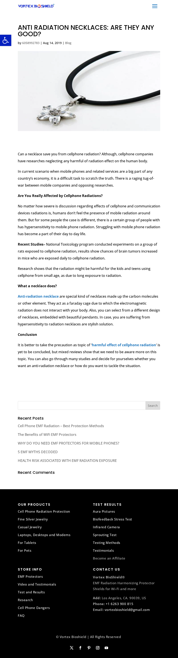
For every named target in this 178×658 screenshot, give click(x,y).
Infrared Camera (106, 527)
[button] (5, 40)
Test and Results (31, 592)
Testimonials (103, 550)
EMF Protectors (30, 576)
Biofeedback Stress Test (112, 519)
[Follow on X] (71, 647)
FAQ (21, 615)
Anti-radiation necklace (38, 296)
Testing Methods (106, 542)
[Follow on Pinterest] (89, 647)
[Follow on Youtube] (106, 647)
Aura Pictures (104, 511)
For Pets (24, 550)
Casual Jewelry (30, 527)
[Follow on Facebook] (80, 647)
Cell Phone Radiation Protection (44, 511)
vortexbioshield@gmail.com (127, 609)
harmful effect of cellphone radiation (124, 345)
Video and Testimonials (37, 584)
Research (25, 600)
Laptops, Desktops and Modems (44, 535)
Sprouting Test (105, 535)
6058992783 (31, 43)
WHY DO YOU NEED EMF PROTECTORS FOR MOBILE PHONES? (68, 443)
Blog (68, 43)
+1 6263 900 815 (120, 604)
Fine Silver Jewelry (33, 519)
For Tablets (27, 542)
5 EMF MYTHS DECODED (38, 452)
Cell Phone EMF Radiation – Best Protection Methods (61, 425)
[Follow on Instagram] (97, 647)
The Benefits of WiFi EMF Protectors (47, 434)
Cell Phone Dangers (34, 607)
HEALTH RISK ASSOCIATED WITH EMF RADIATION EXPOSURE (67, 460)
